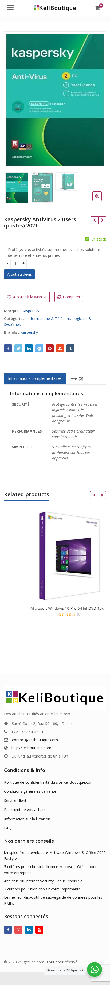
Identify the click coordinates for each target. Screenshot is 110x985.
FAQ (7, 828)
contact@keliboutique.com (35, 739)
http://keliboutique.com (31, 747)
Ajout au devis (19, 274)
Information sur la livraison (27, 818)
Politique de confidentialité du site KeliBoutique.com (49, 782)
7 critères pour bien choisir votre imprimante (42, 889)
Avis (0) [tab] (77, 378)
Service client (15, 800)
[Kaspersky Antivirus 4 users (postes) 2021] (94, 220)
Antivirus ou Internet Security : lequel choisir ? (43, 881)
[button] (101, 200)
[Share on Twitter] (18, 348)
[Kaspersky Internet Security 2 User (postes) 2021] (102, 220)
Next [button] (96, 98)
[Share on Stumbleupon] (60, 348)
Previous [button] (14, 98)
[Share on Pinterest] (50, 348)
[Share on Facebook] (8, 348)
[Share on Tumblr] (70, 348)
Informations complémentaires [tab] (35, 378)
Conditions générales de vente (30, 791)
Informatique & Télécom (49, 318)
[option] (55, 100)
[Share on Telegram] (39, 348)
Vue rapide (45, 623)
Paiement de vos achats (25, 809)
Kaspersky (30, 310)
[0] (97, 8)
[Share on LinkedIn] (29, 348)
